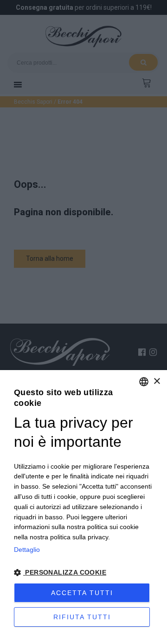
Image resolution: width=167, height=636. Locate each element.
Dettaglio (27, 549)
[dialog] (83, 503)
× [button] (156, 381)
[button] (83, 572)
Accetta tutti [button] (82, 592)
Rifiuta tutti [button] (82, 617)
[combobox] (143, 381)
